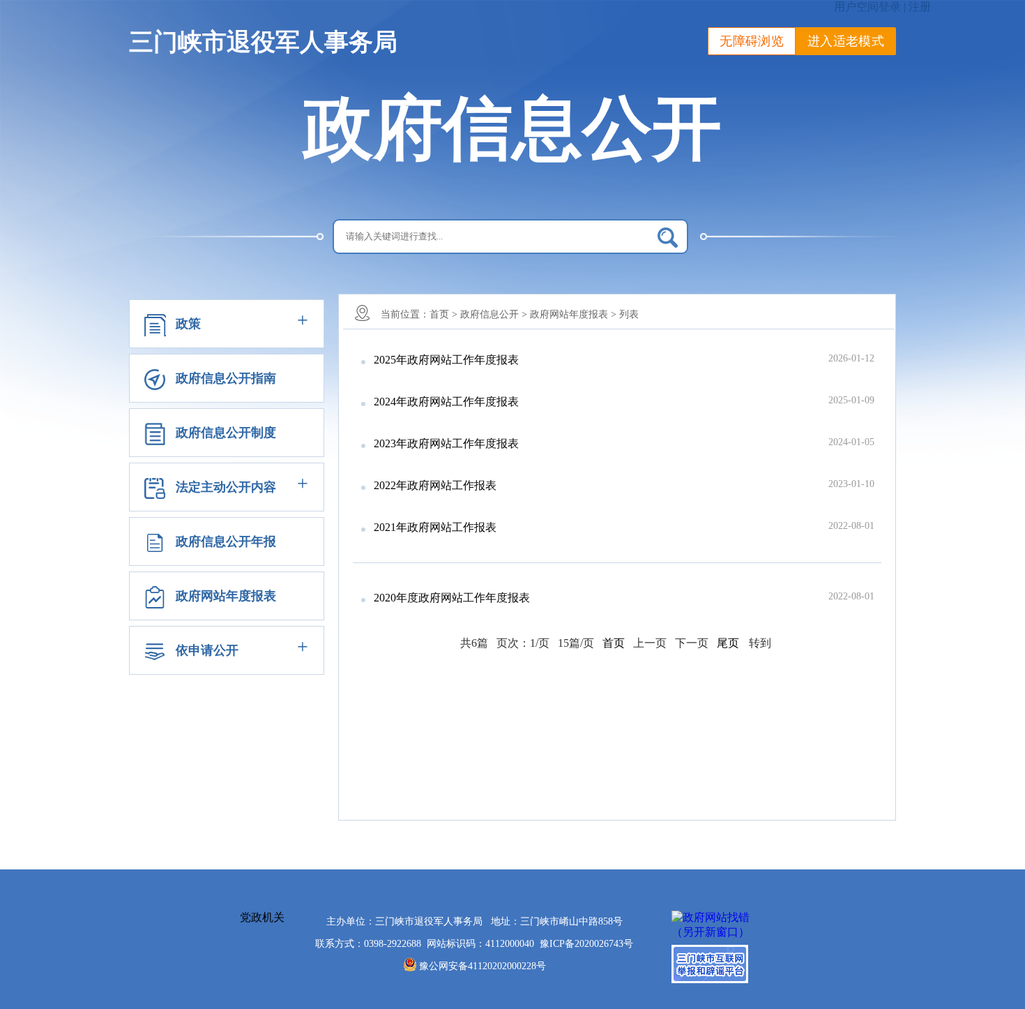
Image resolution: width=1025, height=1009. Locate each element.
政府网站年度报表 (226, 596)
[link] (586, 944)
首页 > (443, 314)
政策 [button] (188, 324)
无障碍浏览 (752, 41)
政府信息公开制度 (226, 433)
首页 (613, 643)
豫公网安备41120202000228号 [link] (482, 966)
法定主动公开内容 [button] (226, 487)
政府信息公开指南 (226, 378)
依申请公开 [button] (207, 650)
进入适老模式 (845, 41)
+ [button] (302, 320)
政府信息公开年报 (226, 541)
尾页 (728, 643)
